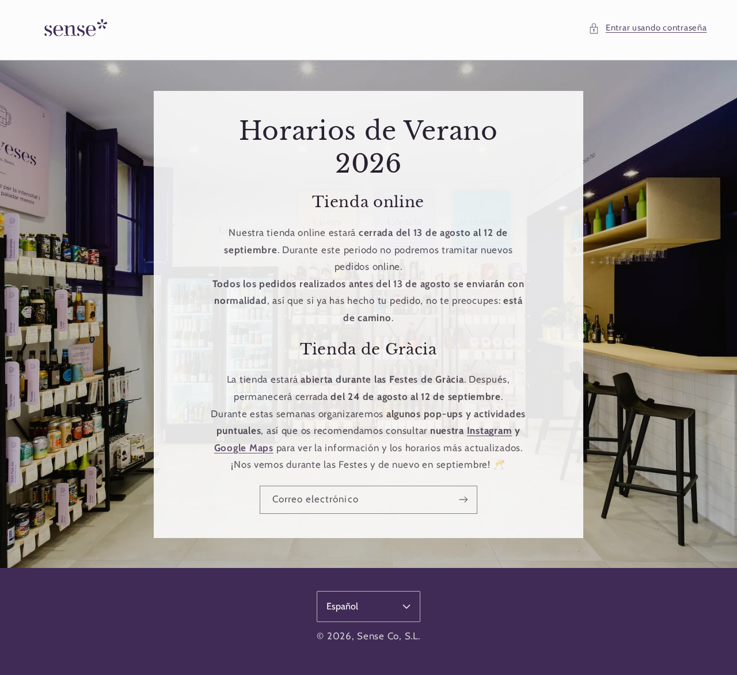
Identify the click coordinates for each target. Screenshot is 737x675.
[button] (647, 28)
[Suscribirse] (463, 499)
